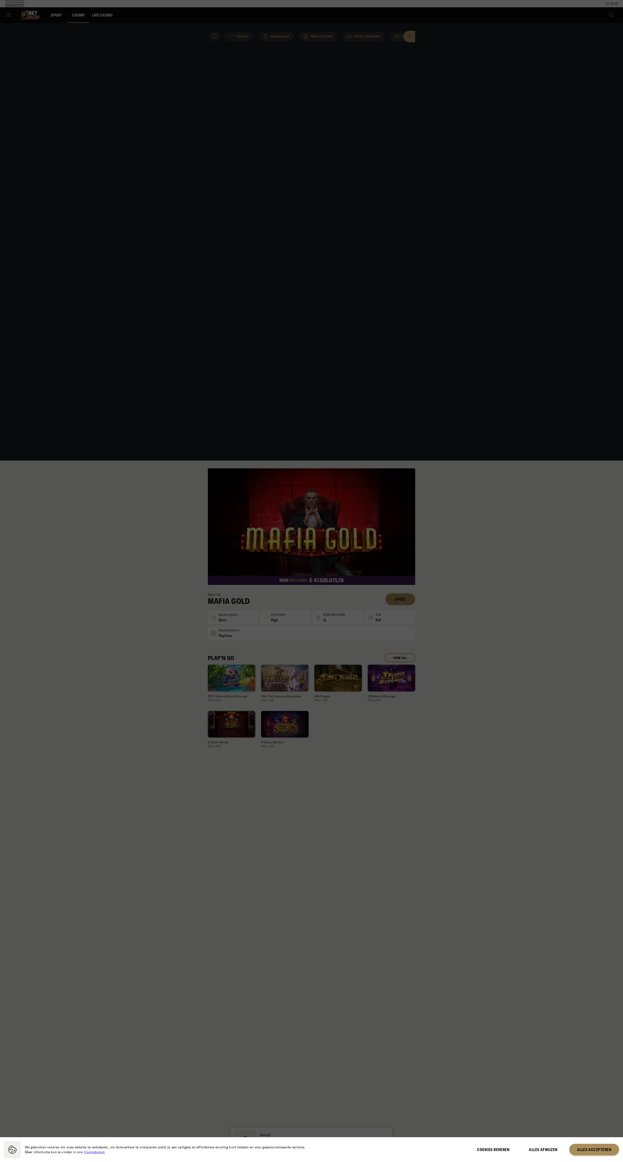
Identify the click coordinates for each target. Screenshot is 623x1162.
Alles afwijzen (543, 1149)
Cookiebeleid (94, 1152)
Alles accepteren (594, 1149)
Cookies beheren (493, 1149)
